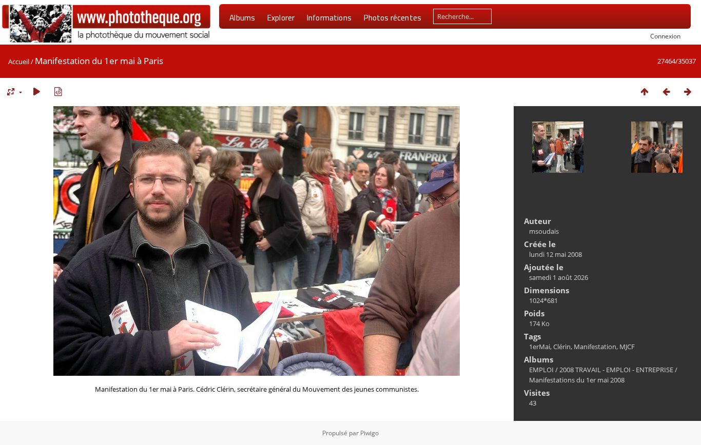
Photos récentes (392, 17)
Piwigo (369, 433)
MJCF (627, 346)
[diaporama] (36, 91)
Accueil (18, 61)
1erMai (539, 346)
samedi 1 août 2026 (558, 277)
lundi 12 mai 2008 (555, 254)
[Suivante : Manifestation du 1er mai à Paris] (687, 91)
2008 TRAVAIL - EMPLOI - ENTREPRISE (616, 369)
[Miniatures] (644, 91)
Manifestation (595, 346)
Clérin (562, 346)
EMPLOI (541, 369)
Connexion (665, 36)
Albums (242, 17)
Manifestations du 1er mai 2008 (577, 380)
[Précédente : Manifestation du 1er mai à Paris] (666, 91)
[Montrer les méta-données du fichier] (58, 91)
